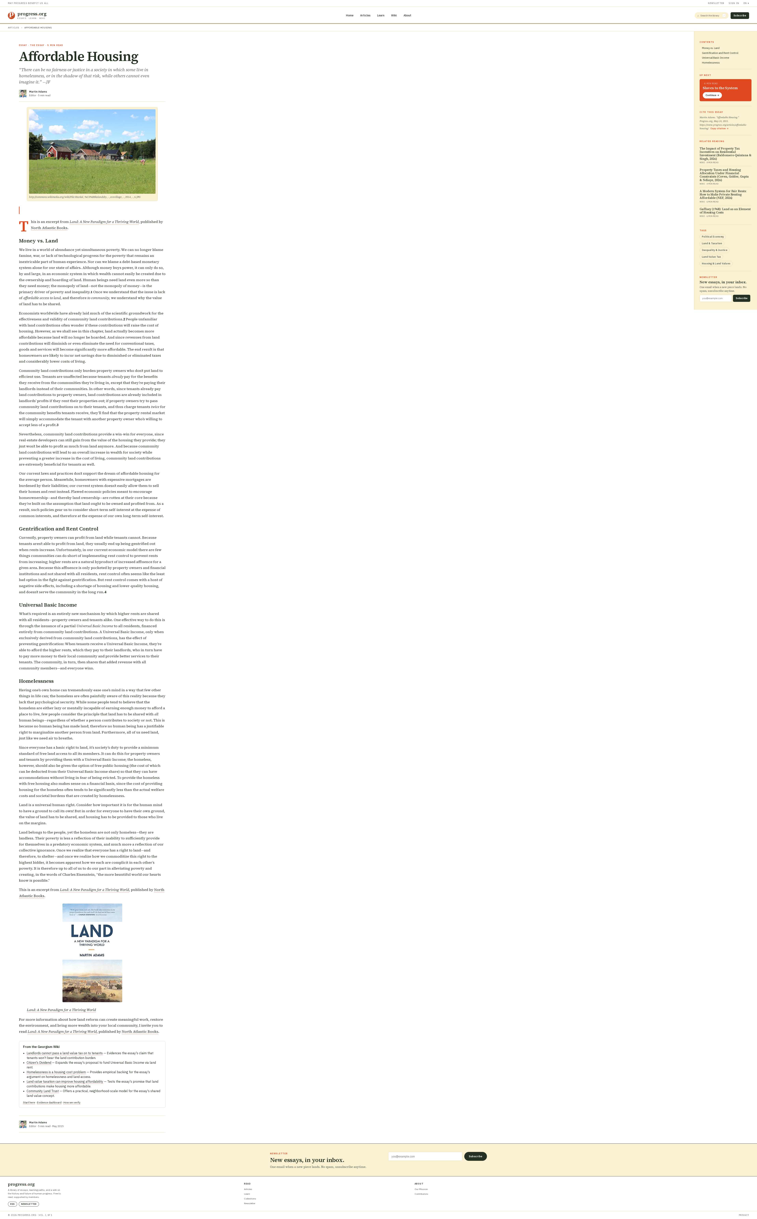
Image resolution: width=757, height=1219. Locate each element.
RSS (12, 1204)
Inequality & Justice (714, 250)
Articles (365, 15)
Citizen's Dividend (39, 1063)
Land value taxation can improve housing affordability (65, 1081)
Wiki (394, 15)
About (407, 15)
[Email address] (425, 1156)
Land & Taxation (712, 243)
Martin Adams (38, 91)
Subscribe (740, 15)
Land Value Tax (711, 256)
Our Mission (421, 1189)
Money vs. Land (711, 48)
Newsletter (716, 3)
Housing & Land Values (716, 263)
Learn (380, 15)
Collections (250, 1198)
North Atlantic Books (49, 227)
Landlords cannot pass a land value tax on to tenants (65, 1053)
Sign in (734, 3)
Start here (29, 1102)
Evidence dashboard (49, 1102)
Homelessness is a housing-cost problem (56, 1072)
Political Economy (713, 236)
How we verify (71, 1102)
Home (349, 15)
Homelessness (711, 62)
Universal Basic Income (715, 57)
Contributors (421, 1193)
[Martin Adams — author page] (22, 93)
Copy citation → (719, 128)
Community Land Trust (43, 1091)
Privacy (744, 1215)
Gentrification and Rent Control (720, 53)
